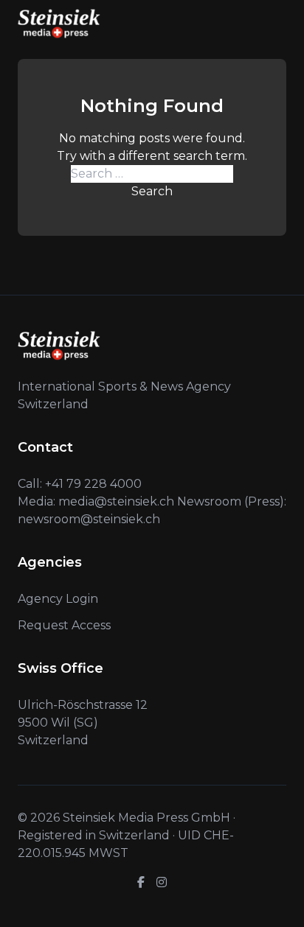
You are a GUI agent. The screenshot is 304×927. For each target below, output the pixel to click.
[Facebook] (141, 883)
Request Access (64, 625)
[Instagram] (161, 883)
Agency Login (58, 599)
